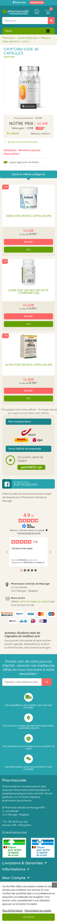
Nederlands (36, 2)
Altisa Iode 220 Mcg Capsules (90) (28, 365)
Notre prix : (22, 124)
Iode (25, 41)
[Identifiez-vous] (36, 12)
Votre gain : (18, 128)
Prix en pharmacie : (24, 118)
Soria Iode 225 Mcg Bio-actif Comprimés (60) (28, 291)
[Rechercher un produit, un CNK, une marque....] (51, 20)
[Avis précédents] (7, 552)
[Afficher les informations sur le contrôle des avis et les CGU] (46, 530)
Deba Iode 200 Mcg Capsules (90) (28, 216)
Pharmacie (8, 38)
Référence (35, 134)
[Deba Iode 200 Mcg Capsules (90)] (28, 198)
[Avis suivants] (50, 552)
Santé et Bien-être (27, 38)
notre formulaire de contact (34, 601)
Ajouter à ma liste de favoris (22, 142)
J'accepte (29, 917)
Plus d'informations (12, 910)
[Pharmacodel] (15, 12)
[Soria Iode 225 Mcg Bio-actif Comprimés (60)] (28, 272)
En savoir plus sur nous (14, 832)
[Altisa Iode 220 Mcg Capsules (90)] (28, 346)
